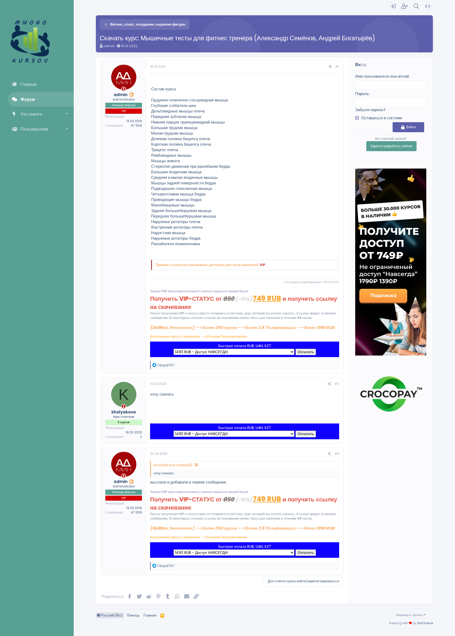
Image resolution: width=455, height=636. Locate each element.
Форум (28, 99)
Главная (29, 84)
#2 (336, 384)
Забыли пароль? (370, 109)
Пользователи (34, 129)
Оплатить (306, 351)
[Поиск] (416, 6)
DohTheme (425, 623)
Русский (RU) (111, 615)
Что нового (31, 114)
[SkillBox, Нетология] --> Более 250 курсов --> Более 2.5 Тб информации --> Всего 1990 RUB (242, 327)
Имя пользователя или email (382, 76)
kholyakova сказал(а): (173, 464)
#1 (337, 66)
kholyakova (123, 412)
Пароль (362, 93)
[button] (67, 114)
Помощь (133, 615)
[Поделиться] (330, 67)
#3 (336, 453)
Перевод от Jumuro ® (411, 615)
